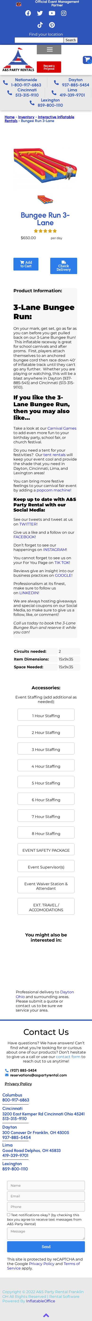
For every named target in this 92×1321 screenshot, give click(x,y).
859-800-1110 (15, 1169)
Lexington (12, 1163)
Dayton (9, 1127)
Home (10, 117)
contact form (68, 1056)
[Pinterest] (52, 25)
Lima (7, 1145)
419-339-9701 (15, 1155)
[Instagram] (64, 13)
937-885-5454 (16, 1137)
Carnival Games (61, 428)
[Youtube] (52, 13)
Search (71, 40)
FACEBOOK (24, 537)
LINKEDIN (28, 593)
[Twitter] (40, 13)
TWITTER (28, 524)
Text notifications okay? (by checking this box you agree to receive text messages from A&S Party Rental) (44, 1219)
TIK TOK (61, 562)
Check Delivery (64, 267)
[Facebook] (28, 13)
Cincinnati (12, 1108)
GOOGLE (63, 575)
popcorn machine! (54, 490)
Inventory (26, 117)
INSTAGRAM (54, 549)
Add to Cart (26, 264)
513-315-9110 (14, 1118)
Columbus (12, 1095)
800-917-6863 (15, 1100)
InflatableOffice (40, 1301)
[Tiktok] (40, 25)
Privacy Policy (18, 1084)
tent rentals (54, 455)
